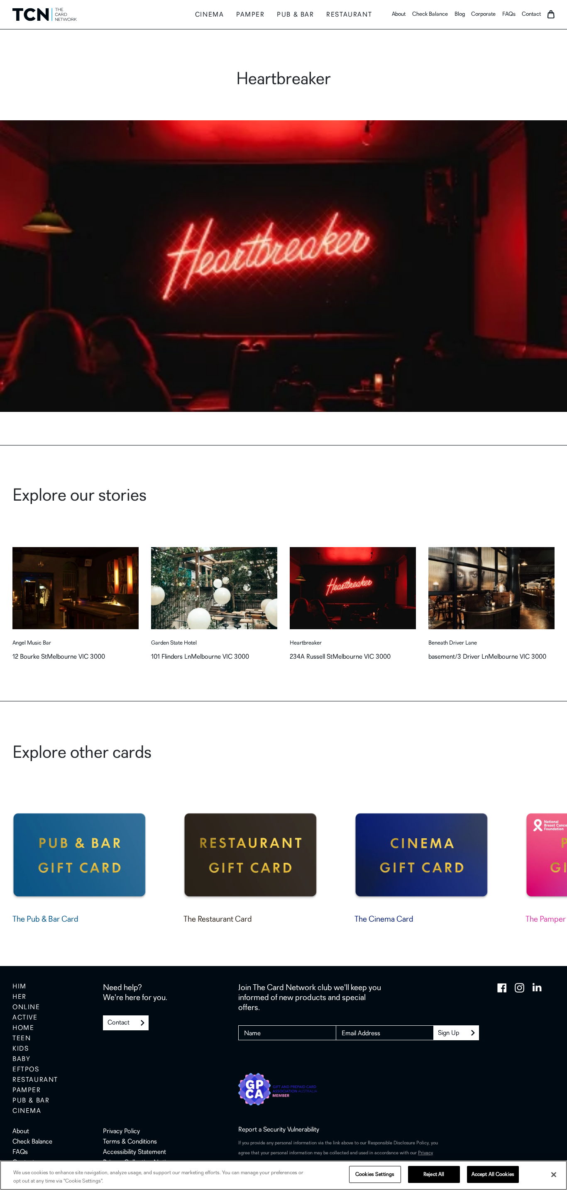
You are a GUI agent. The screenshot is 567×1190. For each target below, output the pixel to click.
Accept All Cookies (493, 1174)
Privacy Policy (121, 1131)
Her (19, 997)
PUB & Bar (295, 15)
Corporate (483, 14)
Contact (531, 14)
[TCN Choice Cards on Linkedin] (537, 987)
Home (23, 1028)
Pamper (250, 15)
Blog (460, 14)
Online (26, 1007)
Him (19, 986)
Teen (21, 1038)
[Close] (554, 1175)
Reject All (433, 1174)
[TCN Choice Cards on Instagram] (519, 987)
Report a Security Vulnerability (278, 1130)
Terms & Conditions (130, 1142)
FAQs (509, 14)
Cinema (209, 15)
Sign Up (448, 1033)
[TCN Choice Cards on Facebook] (502, 987)
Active (25, 1018)
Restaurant (349, 15)
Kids (20, 1049)
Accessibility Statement (134, 1152)
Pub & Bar (30, 1101)
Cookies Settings (374, 1174)
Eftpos (25, 1069)
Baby (21, 1059)
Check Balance (430, 14)
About (399, 14)
